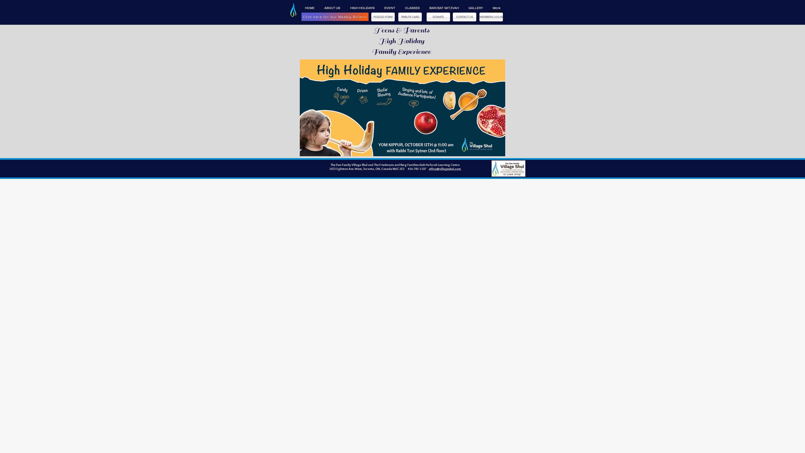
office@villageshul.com (445, 169)
